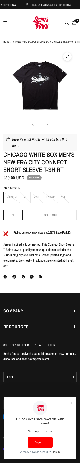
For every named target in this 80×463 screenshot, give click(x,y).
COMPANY (13, 311)
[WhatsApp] (32, 276)
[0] (73, 22)
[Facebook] (6, 276)
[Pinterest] (24, 276)
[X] (15, 276)
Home (6, 41)
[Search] (66, 22)
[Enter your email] (72, 377)
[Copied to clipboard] (41, 276)
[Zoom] (67, 56)
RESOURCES (16, 327)
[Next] (47, 124)
